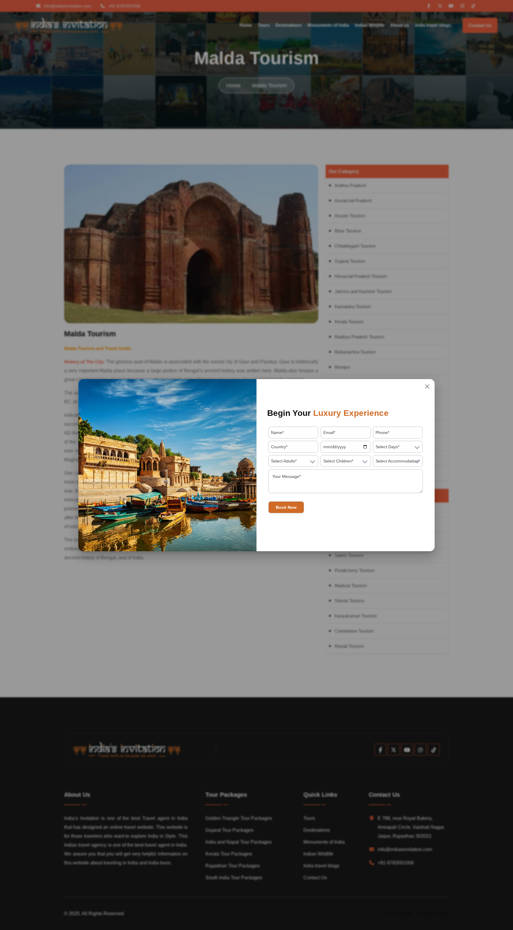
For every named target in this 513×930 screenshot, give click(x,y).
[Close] (427, 386)
